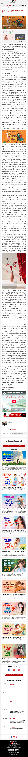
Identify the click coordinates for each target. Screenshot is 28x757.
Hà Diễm (12, 684)
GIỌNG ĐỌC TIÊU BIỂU (14, 680)
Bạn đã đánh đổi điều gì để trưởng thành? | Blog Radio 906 (14, 573)
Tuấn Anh (12, 727)
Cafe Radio (9, 5)
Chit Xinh (12, 718)
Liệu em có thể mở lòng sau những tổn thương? (8, 42)
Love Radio (3, 5)
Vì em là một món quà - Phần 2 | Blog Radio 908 (13, 530)
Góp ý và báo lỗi (14, 755)
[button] (4, 27)
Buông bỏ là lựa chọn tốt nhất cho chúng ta (12, 465)
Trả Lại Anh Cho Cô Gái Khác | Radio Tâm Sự (13, 487)
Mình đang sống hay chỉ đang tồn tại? (19, 42)
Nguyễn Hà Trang (19, 10)
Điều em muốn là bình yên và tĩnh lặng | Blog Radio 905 (14, 594)
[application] (14, 22)
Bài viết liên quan (6, 433)
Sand (11, 692)
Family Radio (21, 5)
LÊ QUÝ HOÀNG (10, 10)
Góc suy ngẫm (15, 5)
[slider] (14, 25)
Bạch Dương (11, 11)
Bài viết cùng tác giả (17, 433)
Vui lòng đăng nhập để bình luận (14, 445)
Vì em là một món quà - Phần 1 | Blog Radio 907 (13, 551)
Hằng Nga (12, 710)
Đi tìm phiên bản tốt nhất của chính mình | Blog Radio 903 (14, 637)
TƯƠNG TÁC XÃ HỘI (14, 666)
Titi (11, 701)
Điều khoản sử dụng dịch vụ (14, 754)
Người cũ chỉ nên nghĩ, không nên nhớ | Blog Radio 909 (14, 508)
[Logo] (23, 17)
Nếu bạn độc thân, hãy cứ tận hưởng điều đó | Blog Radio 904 (14, 616)
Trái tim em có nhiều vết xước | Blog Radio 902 (13, 658)
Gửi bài (13, 429)
